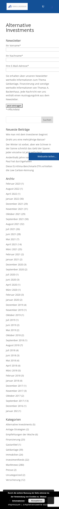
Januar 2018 (12, 380)
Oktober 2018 (13, 335)
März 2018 (11, 370)
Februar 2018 (13, 375)
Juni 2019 (11, 325)
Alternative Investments (19, 424)
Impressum (14, 504)
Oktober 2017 (13, 395)
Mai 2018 (11, 360)
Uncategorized (14, 475)
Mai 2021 (11, 239)
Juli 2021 (10, 229)
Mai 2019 (11, 330)
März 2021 (11, 249)
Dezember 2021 (14, 203)
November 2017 (14, 390)
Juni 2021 (11, 234)
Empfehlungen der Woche (20, 434)
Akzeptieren (36, 500)
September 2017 (15, 400)
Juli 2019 (10, 320)
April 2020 (11, 284)
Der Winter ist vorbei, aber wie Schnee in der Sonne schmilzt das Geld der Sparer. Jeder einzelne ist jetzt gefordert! (28, 148)
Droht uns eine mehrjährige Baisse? (25, 139)
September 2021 (15, 219)
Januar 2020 (12, 299)
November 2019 (14, 310)
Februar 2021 (13, 254)
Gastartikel (12, 444)
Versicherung (13, 479)
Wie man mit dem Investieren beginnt (27, 134)
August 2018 (13, 345)
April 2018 (11, 365)
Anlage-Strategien (16, 429)
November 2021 (14, 208)
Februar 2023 (13, 183)
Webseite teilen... (47, 156)
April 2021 (11, 244)
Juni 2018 (11, 355)
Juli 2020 (10, 274)
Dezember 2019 (14, 304)
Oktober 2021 (13, 214)
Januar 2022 (12, 198)
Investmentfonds (15, 459)
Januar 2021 (12, 259)
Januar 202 (12, 411)
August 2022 (13, 188)
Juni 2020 (11, 279)
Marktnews (12, 464)
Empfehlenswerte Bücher (37, 504)
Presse (9, 469)
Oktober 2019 (13, 315)
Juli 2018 (10, 350)
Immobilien (12, 454)
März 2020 (11, 289)
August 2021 (13, 224)
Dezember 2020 (14, 264)
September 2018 (15, 340)
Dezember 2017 (14, 385)
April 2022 (11, 193)
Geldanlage (12, 449)
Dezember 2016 (14, 405)
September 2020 (15, 269)
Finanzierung (13, 439)
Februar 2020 (13, 294)
